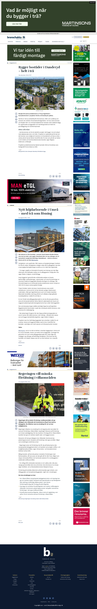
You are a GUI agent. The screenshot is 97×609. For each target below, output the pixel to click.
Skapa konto (82, 579)
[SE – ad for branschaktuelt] (81, 336)
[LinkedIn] (50, 598)
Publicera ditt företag (65, 577)
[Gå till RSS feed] (16, 122)
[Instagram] (47, 598)
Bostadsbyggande (32, 585)
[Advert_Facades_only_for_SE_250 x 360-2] (81, 229)
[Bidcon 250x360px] (81, 358)
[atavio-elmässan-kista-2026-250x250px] (81, 96)
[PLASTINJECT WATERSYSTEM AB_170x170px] (81, 114)
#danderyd (35, 151)
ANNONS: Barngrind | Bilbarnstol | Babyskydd (31, 591)
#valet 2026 (38, 498)
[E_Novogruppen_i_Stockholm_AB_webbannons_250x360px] (81, 204)
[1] (81, 275)
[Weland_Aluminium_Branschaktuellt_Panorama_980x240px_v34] (39, 359)
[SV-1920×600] (48, 16)
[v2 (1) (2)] (81, 470)
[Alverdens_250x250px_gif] (81, 182)
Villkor (49, 601)
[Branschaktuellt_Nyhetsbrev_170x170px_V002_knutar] (81, 516)
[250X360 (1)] (81, 495)
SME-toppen (31, 594)
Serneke (31, 588)
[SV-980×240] (39, 53)
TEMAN (47, 41)
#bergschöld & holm (23, 151)
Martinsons (21, 330)
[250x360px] (81, 254)
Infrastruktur (15, 585)
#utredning (33, 498)
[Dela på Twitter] (16, 116)
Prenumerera (78, 37)
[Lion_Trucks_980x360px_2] (39, 191)
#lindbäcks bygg (41, 151)
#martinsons (21, 342)
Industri (15, 583)
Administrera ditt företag (65, 579)
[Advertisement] (39, 163)
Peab (32, 583)
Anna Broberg (21, 175)
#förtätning (21, 498)
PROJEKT (40, 41)
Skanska (32, 577)
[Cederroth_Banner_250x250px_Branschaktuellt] (81, 53)
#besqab (30, 151)
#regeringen (27, 498)
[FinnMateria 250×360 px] (81, 161)
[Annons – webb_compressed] (81, 297)
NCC (32, 579)
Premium (18, 41)
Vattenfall (32, 586)
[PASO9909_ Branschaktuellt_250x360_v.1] (81, 74)
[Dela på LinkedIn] (16, 119)
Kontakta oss (48, 579)
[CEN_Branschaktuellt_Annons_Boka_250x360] (81, 135)
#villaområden (45, 498)
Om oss (48, 577)
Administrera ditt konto (82, 577)
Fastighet (15, 581)
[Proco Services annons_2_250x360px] (81, 383)
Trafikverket (31, 581)
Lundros (46, 566)
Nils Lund (20, 522)
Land (81, 41)
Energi (15, 579)
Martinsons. (34, 260)
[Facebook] (44, 598)
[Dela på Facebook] (50, 176)
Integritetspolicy (44, 601)
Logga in (86, 37)
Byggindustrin (13, 63)
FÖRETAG (32, 41)
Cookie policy (53, 601)
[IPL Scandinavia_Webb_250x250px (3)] (81, 405)
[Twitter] (53, 598)
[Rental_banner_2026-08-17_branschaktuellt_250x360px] (81, 426)
